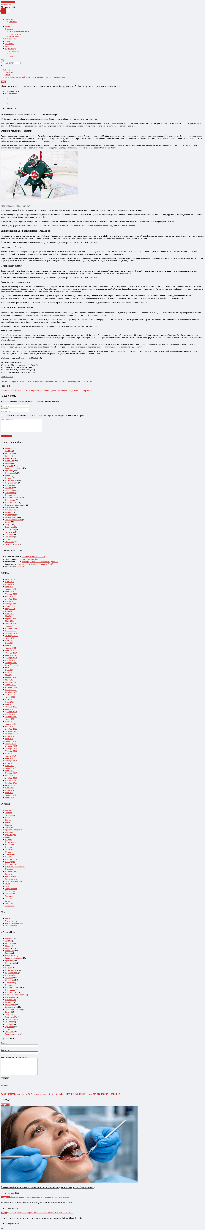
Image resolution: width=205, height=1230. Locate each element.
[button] (4, 15)
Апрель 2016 (10, 795)
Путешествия (10, 39)
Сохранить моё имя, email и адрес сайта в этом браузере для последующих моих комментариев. (44, 415)
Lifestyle (8, 26)
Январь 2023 (10, 684)
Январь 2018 (10, 758)
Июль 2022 (9, 699)
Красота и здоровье (13, 468)
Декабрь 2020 (11, 729)
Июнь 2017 (9, 765)
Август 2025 (10, 608)
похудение (38, 1094)
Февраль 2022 (11, 707)
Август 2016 (10, 785)
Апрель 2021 (10, 724)
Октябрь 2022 (11, 692)
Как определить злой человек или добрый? (40, 561)
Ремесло (8, 512)
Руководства (10, 514)
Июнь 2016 (9, 790)
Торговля (9, 534)
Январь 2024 (10, 655)
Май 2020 (9, 738)
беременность (21, 1094)
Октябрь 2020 (11, 731)
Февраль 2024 (11, 653)
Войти (7, 918)
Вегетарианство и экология (33, 556)
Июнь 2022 (9, 702)
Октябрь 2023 (11, 662)
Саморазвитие (15, 34)
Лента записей (11, 921)
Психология (10, 29)
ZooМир (8, 451)
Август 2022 (10, 697)
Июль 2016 (9, 788)
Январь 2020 (10, 743)
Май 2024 (9, 645)
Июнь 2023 (9, 672)
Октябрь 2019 (11, 748)
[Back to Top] (2, 1228)
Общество (9, 43)
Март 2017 (9, 770)
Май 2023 (9, 675)
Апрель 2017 (10, 768)
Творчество (10, 529)
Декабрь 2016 (11, 778)
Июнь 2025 (9, 613)
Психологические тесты (19, 31)
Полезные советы (12, 497)
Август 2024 (10, 638)
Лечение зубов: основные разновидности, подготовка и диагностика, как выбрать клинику (48, 1187)
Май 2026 (9, 586)
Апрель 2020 (10, 741)
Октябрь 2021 (11, 716)
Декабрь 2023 (11, 657)
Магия (12, 53)
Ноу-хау (8, 485)
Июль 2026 (9, 581)
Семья (7, 41)
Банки (7, 456)
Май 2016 (9, 792)
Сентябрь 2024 (11, 635)
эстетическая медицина (106, 1094)
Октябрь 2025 (11, 604)
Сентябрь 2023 (11, 665)
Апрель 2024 (10, 648)
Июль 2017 (9, 763)
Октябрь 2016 (11, 783)
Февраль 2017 (11, 773)
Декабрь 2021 (11, 711)
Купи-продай (10, 473)
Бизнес (8, 46)
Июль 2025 (9, 611)
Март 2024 (9, 650)
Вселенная (9, 460)
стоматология (58, 1094)
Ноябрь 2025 (10, 601)
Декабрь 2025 (11, 599)
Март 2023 (9, 680)
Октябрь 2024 (11, 633)
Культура (9, 470)
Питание (13, 21)
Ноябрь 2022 (10, 689)
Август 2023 (10, 667)
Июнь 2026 (9, 584)
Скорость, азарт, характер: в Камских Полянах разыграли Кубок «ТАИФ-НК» (41, 1218)
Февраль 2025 (11, 623)
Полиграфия (10, 500)
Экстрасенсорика (12, 544)
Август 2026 (10, 579)
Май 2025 (9, 616)
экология (89, 1094)
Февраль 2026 (11, 594)
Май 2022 (9, 704)
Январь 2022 (10, 709)
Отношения (14, 36)
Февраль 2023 (11, 682)
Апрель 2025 (10, 618)
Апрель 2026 (10, 589)
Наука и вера (10, 48)
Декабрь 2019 (11, 746)
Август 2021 (10, 719)
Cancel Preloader (8, 2)
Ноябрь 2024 (10, 631)
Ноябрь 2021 (10, 714)
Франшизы (9, 541)
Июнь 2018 (9, 753)
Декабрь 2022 (11, 687)
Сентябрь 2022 (11, 694)
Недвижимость (11, 483)
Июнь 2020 (9, 736)
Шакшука (21, 566)
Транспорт (9, 537)
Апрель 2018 (10, 756)
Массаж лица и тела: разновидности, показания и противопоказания (36, 1203)
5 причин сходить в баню (28, 559)
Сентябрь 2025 (11, 606)
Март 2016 (9, 797)
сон (47, 1094)
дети (30, 1094)
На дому (8, 478)
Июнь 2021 (9, 721)
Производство (11, 502)
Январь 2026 (10, 596)
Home (7, 70)
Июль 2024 (9, 640)
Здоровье (9, 19)
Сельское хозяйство (13, 519)
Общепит (9, 487)
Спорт (11, 24)
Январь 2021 (10, 726)
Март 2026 (9, 591)
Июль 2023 (9, 670)
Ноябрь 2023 (10, 660)
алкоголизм (8, 1094)
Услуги (7, 539)
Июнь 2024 (9, 643)
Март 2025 (9, 621)
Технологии (10, 532)
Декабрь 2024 (11, 628)
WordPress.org (11, 926)
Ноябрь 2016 (10, 780)
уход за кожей (77, 1094)
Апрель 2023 (10, 677)
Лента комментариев (14, 923)
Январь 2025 (10, 626)
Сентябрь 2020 (11, 734)
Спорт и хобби (11, 527)
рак (44, 1094)
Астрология (14, 51)
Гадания (12, 56)
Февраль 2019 (11, 751)
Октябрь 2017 (11, 761)
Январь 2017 (10, 775)
